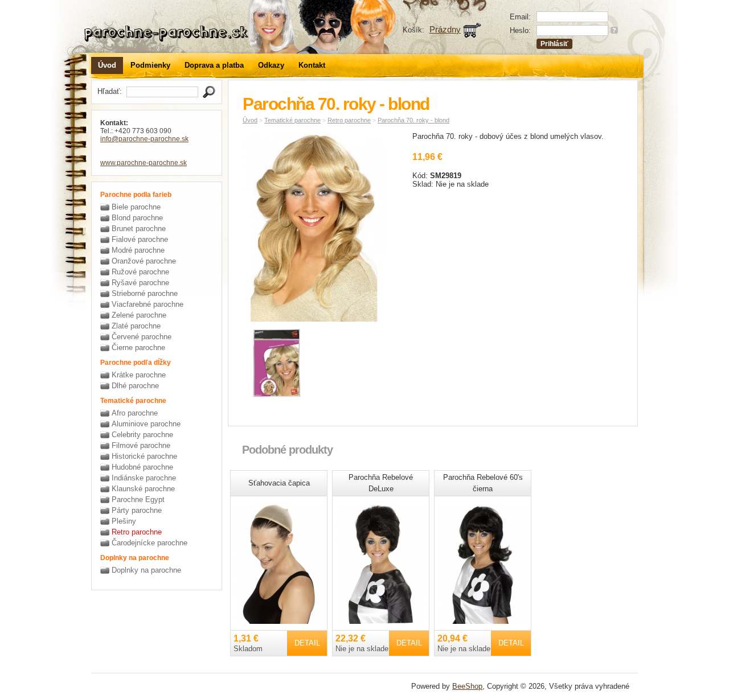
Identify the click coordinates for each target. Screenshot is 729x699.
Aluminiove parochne (146, 424)
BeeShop (467, 686)
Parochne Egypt (138, 499)
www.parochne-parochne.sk (143, 163)
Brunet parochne (139, 228)
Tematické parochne (292, 120)
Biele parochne (136, 207)
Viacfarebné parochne (147, 304)
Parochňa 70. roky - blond (413, 120)
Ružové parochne (140, 272)
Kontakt (311, 65)
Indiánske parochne (144, 478)
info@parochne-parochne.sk (144, 139)
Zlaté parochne (136, 326)
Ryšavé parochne (140, 282)
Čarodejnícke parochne (149, 542)
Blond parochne (137, 217)
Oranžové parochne (144, 261)
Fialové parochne (140, 239)
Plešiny (124, 521)
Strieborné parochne (145, 293)
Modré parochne (138, 250)
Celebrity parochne (142, 434)
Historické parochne (144, 456)
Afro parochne (135, 413)
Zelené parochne (139, 315)
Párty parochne (137, 510)
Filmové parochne (141, 445)
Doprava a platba (214, 65)
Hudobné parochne (142, 467)
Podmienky (150, 65)
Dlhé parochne (135, 385)
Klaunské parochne (143, 488)
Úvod (107, 65)
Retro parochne (137, 532)
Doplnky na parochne (146, 570)
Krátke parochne (139, 375)
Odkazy (271, 65)
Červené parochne (141, 336)
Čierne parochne (138, 347)
